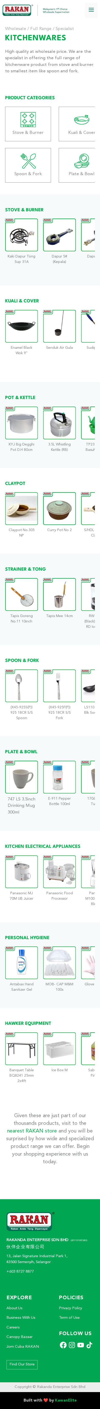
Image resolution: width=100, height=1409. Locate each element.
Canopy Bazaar (19, 1337)
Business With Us (20, 1318)
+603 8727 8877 (20, 1272)
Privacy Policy (70, 1308)
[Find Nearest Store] (21, 246)
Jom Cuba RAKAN (22, 1347)
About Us (14, 1308)
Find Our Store (22, 1364)
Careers (13, 1327)
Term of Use (69, 1318)
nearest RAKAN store (32, 1131)
